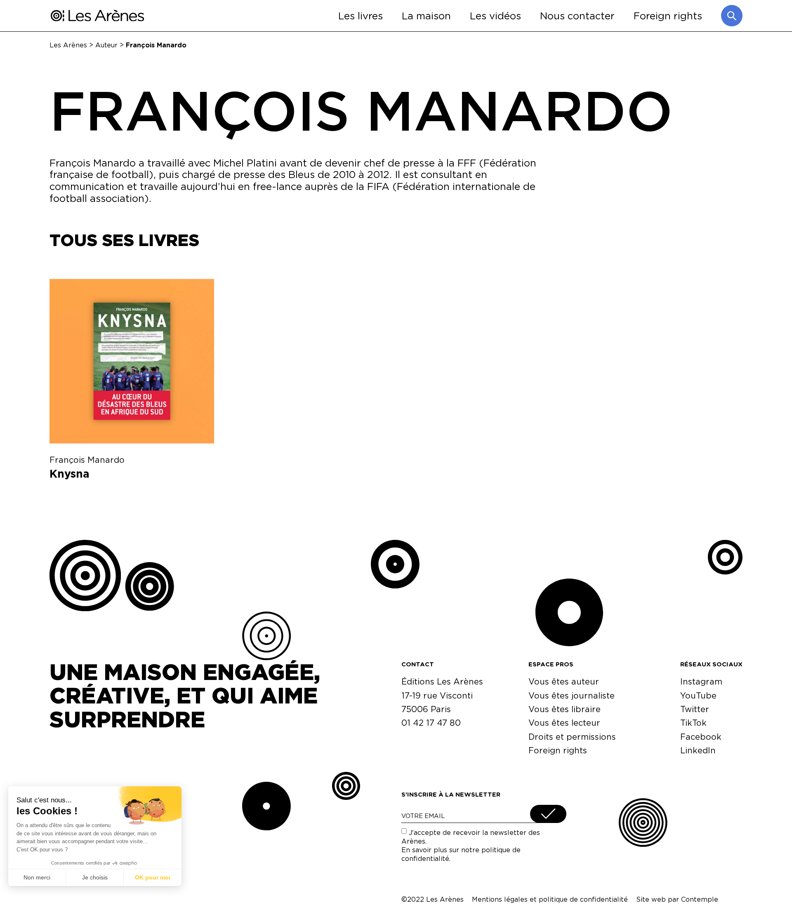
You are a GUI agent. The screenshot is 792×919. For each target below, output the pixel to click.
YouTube (698, 695)
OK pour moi (152, 877)
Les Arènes (68, 44)
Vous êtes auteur (563, 681)
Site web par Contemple (677, 899)
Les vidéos (495, 15)
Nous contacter (577, 15)
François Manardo (87, 460)
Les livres (360, 15)
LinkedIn (698, 750)
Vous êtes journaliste (571, 695)
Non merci (37, 877)
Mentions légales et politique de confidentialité (550, 899)
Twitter (694, 709)
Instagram (701, 681)
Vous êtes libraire (564, 709)
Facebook (700, 736)
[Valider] (548, 814)
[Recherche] (731, 15)
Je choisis (95, 877)
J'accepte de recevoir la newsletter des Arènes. (470, 845)
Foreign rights (668, 15)
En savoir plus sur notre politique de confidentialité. (461, 854)
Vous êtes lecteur (564, 722)
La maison (426, 15)
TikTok (693, 722)
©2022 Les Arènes (432, 899)
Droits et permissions (572, 736)
